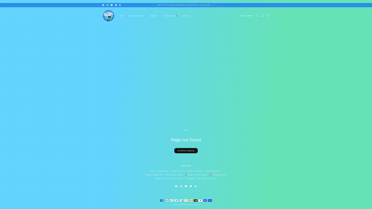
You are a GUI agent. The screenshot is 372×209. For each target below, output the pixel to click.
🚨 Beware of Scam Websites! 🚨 (198, 175)
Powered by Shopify (193, 204)
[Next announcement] (219, 5)
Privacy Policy (163, 171)
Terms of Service (178, 171)
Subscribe (213, 178)
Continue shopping (186, 151)
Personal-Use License (174, 175)
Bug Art (181, 178)
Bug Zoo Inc (182, 204)
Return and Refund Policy (165, 178)
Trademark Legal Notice (154, 175)
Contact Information (195, 171)
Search (152, 171)
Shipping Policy (220, 175)
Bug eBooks (190, 178)
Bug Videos (202, 178)
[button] (156, 15)
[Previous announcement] (153, 5)
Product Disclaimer (212, 171)
